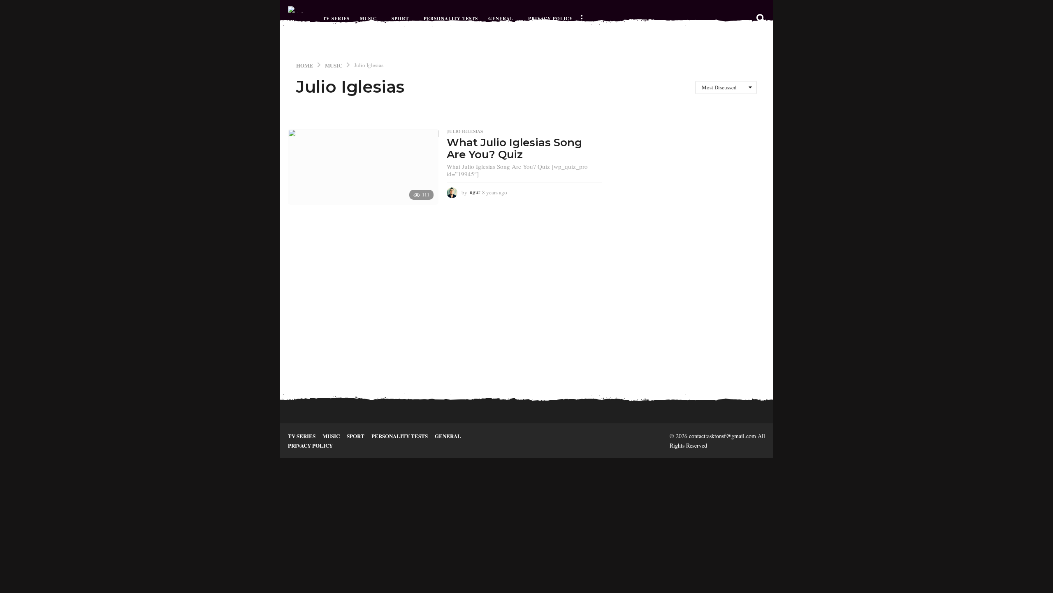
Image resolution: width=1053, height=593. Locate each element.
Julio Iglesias (465, 131)
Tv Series (336, 18)
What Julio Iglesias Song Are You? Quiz (514, 148)
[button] (581, 18)
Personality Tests (451, 18)
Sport (400, 18)
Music (368, 18)
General (500, 18)
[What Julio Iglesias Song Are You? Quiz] (363, 166)
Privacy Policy (550, 18)
